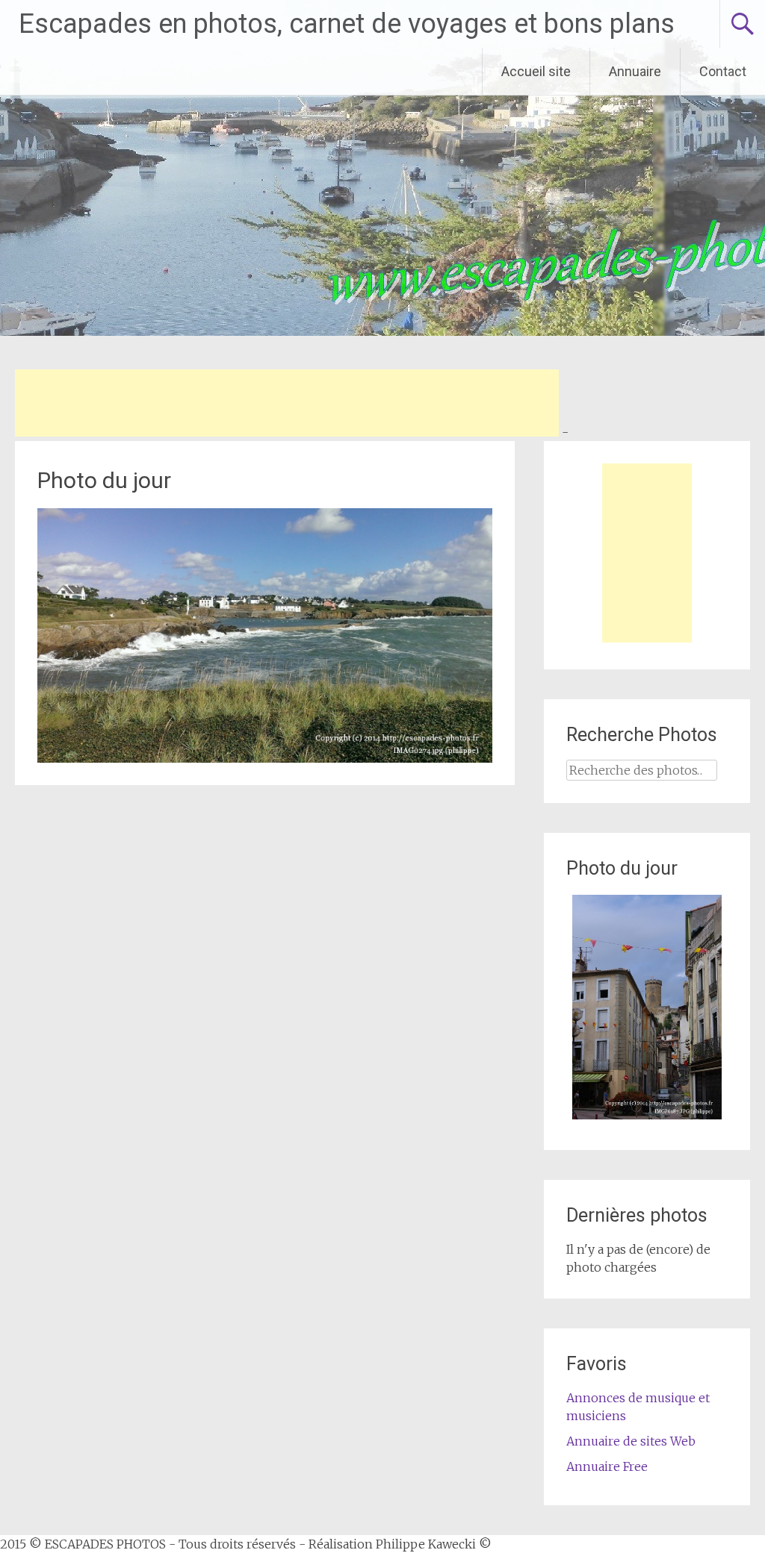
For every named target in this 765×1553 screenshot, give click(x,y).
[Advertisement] (287, 403)
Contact (722, 71)
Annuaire (635, 71)
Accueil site (536, 71)
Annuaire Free (607, 1466)
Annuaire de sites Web (631, 1441)
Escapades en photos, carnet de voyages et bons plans (347, 24)
